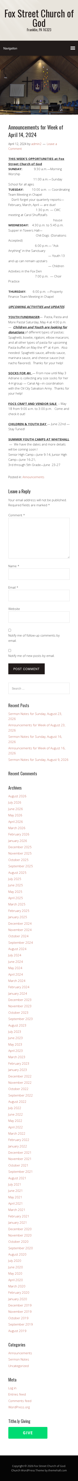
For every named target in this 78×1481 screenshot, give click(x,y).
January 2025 (17, 917)
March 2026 (16, 828)
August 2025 (17, 872)
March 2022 (16, 1133)
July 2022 (14, 1108)
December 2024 (20, 923)
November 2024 (20, 930)
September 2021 (20, 1171)
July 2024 (14, 955)
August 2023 (17, 1025)
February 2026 (18, 834)
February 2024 (18, 987)
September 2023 (20, 1019)
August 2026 (17, 796)
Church (15, 1470)
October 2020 (18, 1241)
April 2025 (15, 898)
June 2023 (15, 1038)
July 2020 (14, 1260)
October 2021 (18, 1165)
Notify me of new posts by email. (31, 656)
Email (13, 587)
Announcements (33, 477)
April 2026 (15, 821)
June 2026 (15, 809)
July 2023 (14, 1031)
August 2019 (17, 1331)
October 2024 (18, 936)
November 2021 (20, 1159)
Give (28, 1433)
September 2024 (20, 942)
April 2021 (15, 1203)
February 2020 (18, 1292)
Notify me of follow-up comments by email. (34, 637)
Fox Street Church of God (39, 18)
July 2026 (14, 802)
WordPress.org (19, 1407)
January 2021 (17, 1222)
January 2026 (17, 841)
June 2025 (15, 885)
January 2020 (17, 1299)
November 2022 (20, 1082)
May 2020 (15, 1273)
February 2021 (18, 1216)
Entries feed (17, 1394)
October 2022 (18, 1089)
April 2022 (15, 1127)
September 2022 (20, 1095)
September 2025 (20, 866)
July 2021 (14, 1184)
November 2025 (20, 853)
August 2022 (17, 1101)
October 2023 (18, 1012)
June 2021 (15, 1190)
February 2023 (18, 1063)
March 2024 (16, 981)
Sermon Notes (18, 1359)
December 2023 (20, 1000)
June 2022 (15, 1114)
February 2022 (18, 1140)
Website (14, 609)
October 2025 (18, 860)
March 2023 (16, 1057)
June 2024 (15, 961)
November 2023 (20, 1006)
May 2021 (15, 1197)
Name (13, 566)
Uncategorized (18, 1366)
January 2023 (17, 1070)
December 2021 (20, 1152)
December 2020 (20, 1229)
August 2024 (17, 949)
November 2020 (20, 1235)
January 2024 (17, 993)
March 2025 (16, 904)
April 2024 (15, 974)
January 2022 (17, 1146)
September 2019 (20, 1324)
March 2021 (16, 1210)
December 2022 (20, 1076)
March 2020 (16, 1286)
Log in (12, 1388)
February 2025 (18, 911)
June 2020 (15, 1267)
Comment (16, 515)
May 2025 (15, 891)
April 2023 (15, 1051)
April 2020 (15, 1280)
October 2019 (18, 1318)
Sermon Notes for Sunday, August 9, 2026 (38, 759)
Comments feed (19, 1401)
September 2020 (20, 1248)
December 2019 (20, 1305)
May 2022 (15, 1121)
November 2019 (20, 1311)
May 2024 (15, 968)
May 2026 (15, 815)
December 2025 (20, 847)
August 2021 (17, 1178)
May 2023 (15, 1044)
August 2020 (17, 1254)
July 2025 (14, 879)
